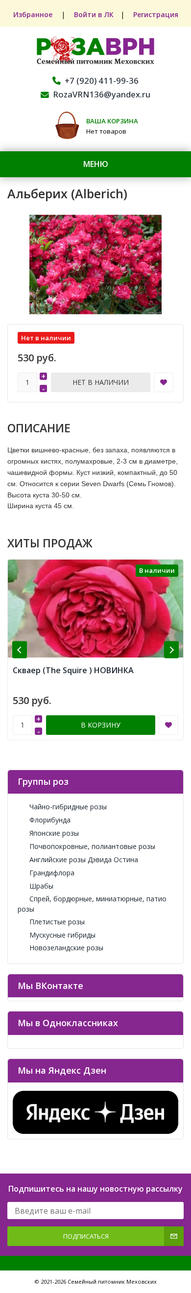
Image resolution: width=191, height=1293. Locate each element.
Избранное (33, 14)
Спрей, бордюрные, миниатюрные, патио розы (92, 904)
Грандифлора (51, 872)
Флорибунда (50, 819)
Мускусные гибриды (62, 935)
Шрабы (41, 886)
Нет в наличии (100, 382)
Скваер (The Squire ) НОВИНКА (73, 670)
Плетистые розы (57, 921)
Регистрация (155, 14)
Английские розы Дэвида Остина (83, 859)
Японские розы (54, 833)
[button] (19, 649)
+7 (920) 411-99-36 (102, 80)
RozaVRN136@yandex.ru (101, 94)
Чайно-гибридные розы (68, 806)
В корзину (100, 724)
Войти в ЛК (94, 14)
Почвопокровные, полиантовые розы (92, 846)
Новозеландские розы (66, 947)
